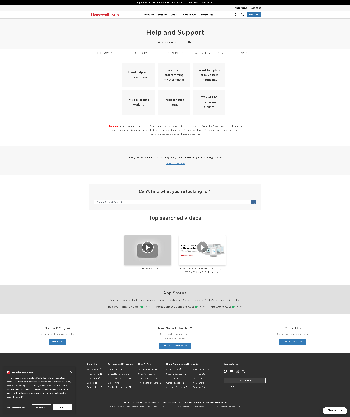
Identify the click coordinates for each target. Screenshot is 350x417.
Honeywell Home (123, 406)
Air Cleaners (198, 383)
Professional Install (147, 369)
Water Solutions (175, 383)
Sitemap (197, 402)
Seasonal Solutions (176, 387)
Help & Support (115, 369)
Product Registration (119, 387)
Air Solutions (173, 369)
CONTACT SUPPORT (292, 342)
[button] (71, 372)
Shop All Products (146, 374)
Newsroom (93, 378)
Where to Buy (188, 14)
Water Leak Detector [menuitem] (209, 53)
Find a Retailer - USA (148, 378)
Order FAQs (113, 383)
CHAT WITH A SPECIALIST (175, 346)
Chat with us (335, 410)
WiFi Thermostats (201, 369)
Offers (174, 14)
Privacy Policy (155, 402)
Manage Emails (232, 387)
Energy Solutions (175, 378)
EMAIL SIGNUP (244, 380)
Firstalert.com (142, 402)
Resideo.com (94, 374)
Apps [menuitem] (244, 53)
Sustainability (94, 387)
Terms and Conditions (171, 402)
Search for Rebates (175, 164)
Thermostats (199, 374)
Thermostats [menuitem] (106, 53)
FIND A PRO (254, 15)
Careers (92, 383)
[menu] (149, 14)
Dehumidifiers (199, 387)
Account (206, 402)
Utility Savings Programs (119, 378)
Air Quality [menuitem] (175, 53)
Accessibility (187, 402)
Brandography (234, 406)
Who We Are (94, 369)
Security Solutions (176, 374)
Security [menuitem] (140, 53)
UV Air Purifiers (200, 378)
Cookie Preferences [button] (219, 402)
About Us (256, 8)
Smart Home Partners (118, 374)
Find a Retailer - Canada (149, 383)
